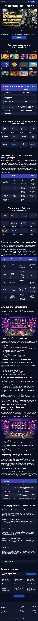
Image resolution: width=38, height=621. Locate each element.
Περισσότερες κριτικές (19, 595)
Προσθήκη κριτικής (31, 574)
